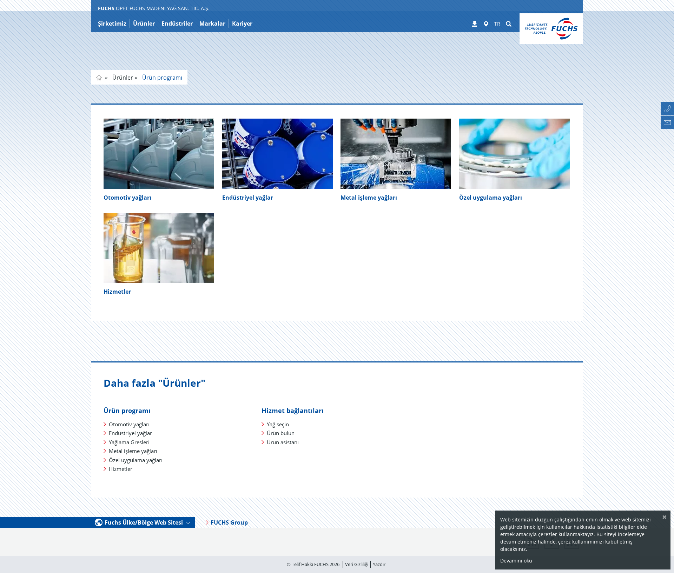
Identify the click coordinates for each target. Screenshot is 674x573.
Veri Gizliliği (356, 564)
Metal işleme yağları (369, 197)
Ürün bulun (281, 433)
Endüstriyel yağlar (247, 197)
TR (497, 23)
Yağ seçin (278, 424)
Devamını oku (516, 560)
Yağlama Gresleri (129, 442)
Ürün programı (161, 77)
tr (99, 77)
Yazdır (379, 564)
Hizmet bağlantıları (293, 410)
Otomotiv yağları (127, 197)
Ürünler (122, 77)
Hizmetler (117, 291)
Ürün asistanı (283, 442)
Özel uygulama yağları (136, 460)
